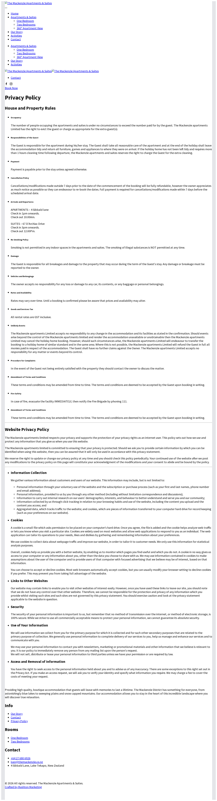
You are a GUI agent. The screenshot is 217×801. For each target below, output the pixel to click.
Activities (16, 35)
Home (14, 13)
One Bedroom (25, 21)
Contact (16, 39)
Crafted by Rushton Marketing (23, 787)
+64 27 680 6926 (20, 758)
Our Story (17, 32)
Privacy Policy (19, 721)
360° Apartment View (30, 28)
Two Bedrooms (26, 24)
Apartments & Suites (23, 17)
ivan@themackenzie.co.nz (27, 762)
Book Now (11, 88)
